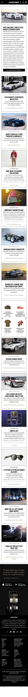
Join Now (14, 445)
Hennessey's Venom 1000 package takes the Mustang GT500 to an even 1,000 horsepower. (14, 290)
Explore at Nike (14, 185)
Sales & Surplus (18, 644)
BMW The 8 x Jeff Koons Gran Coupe (14, 510)
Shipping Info (5, 655)
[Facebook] (14, 632)
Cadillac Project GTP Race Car (14, 547)
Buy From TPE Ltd (18, 108)
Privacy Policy (18, 662)
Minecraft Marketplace (14, 210)
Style (3, 641)
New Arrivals (17, 640)
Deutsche (16, 654)
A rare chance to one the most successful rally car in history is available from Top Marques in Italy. (14, 400)
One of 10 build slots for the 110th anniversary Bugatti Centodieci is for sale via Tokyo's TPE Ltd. (14, 103)
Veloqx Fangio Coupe (14, 359)
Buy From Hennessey (18, 295)
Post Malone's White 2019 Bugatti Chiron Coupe (13, 28)
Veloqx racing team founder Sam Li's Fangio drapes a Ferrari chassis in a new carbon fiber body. (14, 362)
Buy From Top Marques (18, 405)
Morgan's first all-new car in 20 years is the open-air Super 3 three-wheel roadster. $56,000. (14, 253)
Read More (8, 108)
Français (16, 652)
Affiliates (4, 663)
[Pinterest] (20, 632)
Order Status (5, 651)
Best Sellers (17, 641)
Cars (4, 24)
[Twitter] (7, 632)
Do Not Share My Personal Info (18, 665)
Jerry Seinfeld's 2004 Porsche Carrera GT (14, 135)
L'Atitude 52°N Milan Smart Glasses (14, 471)
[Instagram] (17, 632)
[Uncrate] (14, 2)
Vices (3, 645)
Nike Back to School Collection (14, 172)
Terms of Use (17, 661)
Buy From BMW (18, 520)
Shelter (4, 644)
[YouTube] (10, 632)
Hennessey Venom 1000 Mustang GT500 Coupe (14, 285)
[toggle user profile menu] (23, 2)
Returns (4, 654)
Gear (3, 640)
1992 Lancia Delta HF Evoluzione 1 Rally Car (14, 395)
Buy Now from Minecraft (14, 224)
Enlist (3, 665)
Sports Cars (10, 24)
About (3, 661)
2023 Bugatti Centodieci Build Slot (13, 98)
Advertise (4, 662)
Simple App (14, 431)
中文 (15, 656)
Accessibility (17, 663)
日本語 (15, 655)
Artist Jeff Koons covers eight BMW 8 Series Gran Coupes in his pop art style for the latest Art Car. (14, 515)
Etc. (3, 647)
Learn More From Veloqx (18, 367)
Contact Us (5, 652)
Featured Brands (18, 643)
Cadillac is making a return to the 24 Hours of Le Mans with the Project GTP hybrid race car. (14, 552)
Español (16, 651)
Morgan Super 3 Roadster (14, 249)
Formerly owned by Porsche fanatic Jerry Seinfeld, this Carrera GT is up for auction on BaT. (14, 140)
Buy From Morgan (18, 258)
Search (20, 2)
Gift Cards (17, 645)
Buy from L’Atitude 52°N (14, 484)
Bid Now (18, 145)
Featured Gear (14, 168)
